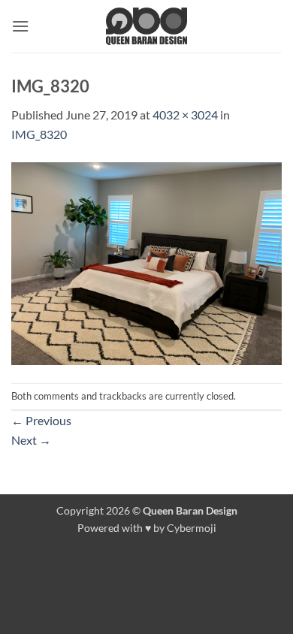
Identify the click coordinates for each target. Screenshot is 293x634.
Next (31, 440)
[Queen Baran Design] (146, 26)
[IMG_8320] (146, 262)
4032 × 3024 (185, 114)
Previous (41, 420)
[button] (20, 26)
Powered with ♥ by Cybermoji (146, 527)
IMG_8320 (39, 134)
